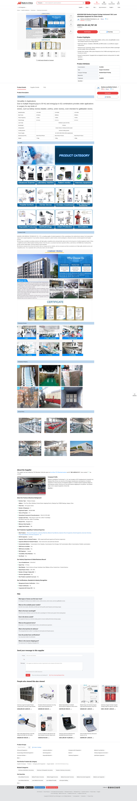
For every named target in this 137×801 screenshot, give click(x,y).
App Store (21, 787)
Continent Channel (85, 791)
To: (24, 659)
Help (94, 7)
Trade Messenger (39, 787)
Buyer (87, 7)
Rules (119, 7)
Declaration (83, 796)
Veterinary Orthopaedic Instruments (45, 770)
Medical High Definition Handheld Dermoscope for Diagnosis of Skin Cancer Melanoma (68, 706)
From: (23, 655)
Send (28, 675)
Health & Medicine (25, 10)
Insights (98, 791)
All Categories (22, 7)
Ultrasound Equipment (32, 533)
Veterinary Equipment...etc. (35, 534)
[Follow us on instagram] (113, 787)
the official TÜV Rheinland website (58, 472)
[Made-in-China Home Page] (25, 2)
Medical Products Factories (38, 777)
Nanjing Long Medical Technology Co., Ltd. (89, 19)
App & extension (102, 7)
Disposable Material (23, 534)
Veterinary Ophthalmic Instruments (26, 770)
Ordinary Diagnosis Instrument (101, 752)
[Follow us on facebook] (109, 787)
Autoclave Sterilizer (86, 533)
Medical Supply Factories (52, 777)
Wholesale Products (68, 791)
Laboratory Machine (42, 533)
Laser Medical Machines (23, 780)
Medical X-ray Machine (53, 533)
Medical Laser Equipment (98, 777)
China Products (47, 791)
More (18, 783)
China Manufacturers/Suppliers (57, 791)
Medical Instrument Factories (67, 777)
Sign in (118, 3)
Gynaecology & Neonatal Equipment (25, 752)
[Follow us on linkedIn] (119, 787)
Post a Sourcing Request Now (56, 675)
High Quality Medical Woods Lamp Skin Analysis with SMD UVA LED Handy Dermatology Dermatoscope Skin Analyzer (26, 735)
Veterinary (33, 10)
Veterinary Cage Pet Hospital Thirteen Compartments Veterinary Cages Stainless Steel (26, 706)
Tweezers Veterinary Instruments (63, 770)
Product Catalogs (37, 747)
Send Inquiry (87, 31)
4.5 (103, 89)
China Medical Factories (23, 777)
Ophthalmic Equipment (99, 755)
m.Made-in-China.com (72, 793)
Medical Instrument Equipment (83, 777)
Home (18, 10)
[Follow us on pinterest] (117, 787)
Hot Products (39, 791)
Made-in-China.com (62, 793)
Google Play (29, 787)
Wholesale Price (77, 791)
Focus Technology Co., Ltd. (58, 796)
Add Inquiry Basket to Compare (46, 60)
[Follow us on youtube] (115, 787)
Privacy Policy (90, 796)
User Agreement (76, 796)
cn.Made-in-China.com (82, 793)
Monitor (70, 752)
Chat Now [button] (110, 32)
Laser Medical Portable (51, 780)
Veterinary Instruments (42, 10)
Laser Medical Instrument (37, 780)
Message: (23, 663)
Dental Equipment (77, 533)
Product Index (93, 791)
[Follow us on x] (111, 787)
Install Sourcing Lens (52, 787)
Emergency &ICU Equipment (74, 750)
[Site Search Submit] (87, 2)
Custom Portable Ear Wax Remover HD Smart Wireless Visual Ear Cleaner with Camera (46, 735)
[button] (83, 2)
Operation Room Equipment (65, 533)
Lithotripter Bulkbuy (63, 780)
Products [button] (40, 3)
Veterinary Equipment (73, 755)
